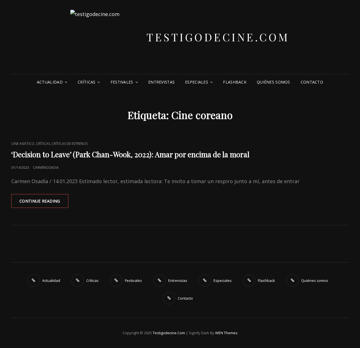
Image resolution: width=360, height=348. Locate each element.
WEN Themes (226, 332)
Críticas (86, 82)
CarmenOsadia (46, 167)
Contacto (312, 82)
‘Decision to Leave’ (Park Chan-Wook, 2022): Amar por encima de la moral (130, 154)
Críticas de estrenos (70, 143)
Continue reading (43, 203)
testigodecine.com (218, 37)
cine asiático (22, 143)
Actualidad (50, 82)
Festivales (122, 82)
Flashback (234, 82)
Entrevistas (161, 82)
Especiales (196, 82)
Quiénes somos (273, 82)
